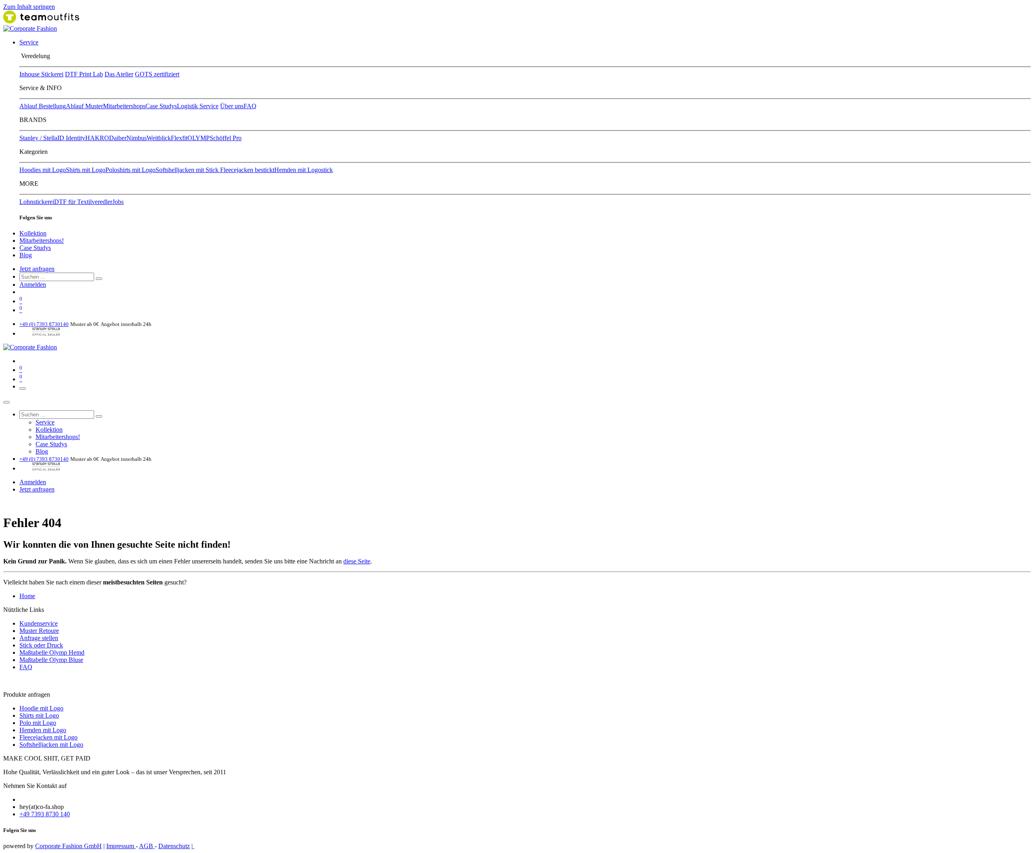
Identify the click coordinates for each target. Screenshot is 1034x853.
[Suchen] (99, 278)
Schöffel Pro (226, 137)
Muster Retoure (39, 630)
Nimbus (136, 137)
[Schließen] (6, 402)
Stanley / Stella (38, 137)
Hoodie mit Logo (41, 708)
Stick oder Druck (41, 645)
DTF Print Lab (84, 74)
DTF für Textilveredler (83, 201)
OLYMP (198, 137)
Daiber (117, 137)
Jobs (118, 201)
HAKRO (97, 137)
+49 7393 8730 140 (44, 814)
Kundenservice (38, 623)
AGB (147, 845)
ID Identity (71, 137)
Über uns (232, 106)
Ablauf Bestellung (42, 106)
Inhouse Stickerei (41, 74)
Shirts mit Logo (85, 169)
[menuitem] (28, 42)
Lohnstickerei (36, 201)
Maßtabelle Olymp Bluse (51, 659)
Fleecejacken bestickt (247, 169)
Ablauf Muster (84, 106)
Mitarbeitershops (124, 106)
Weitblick (159, 137)
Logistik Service (198, 106)
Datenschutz (174, 845)
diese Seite (356, 561)
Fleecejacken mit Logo (48, 737)
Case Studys (161, 106)
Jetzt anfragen (37, 268)
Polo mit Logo (37, 722)
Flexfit (179, 137)
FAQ (250, 106)
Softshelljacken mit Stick (188, 169)
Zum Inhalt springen (29, 6)
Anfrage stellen (38, 637)
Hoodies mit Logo (42, 169)
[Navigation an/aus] (22, 388)
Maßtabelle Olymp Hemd (51, 652)
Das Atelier (119, 74)
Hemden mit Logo (42, 730)
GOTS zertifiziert (157, 74)
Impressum (121, 845)
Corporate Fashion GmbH (68, 845)
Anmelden (32, 284)
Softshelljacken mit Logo (51, 744)
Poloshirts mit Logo (130, 169)
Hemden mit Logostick (303, 169)
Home (27, 595)
